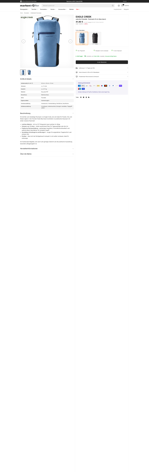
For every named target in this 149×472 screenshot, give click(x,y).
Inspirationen (118, 9)
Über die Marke (26, 154)
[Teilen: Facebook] (81, 97)
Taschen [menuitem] (33, 9)
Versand (89, 22)
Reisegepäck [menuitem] (24, 9)
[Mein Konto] (119, 5)
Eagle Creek (83, 16)
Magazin (126, 9)
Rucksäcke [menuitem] (43, 9)
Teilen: (77, 97)
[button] (123, 17)
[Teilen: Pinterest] (86, 97)
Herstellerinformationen (29, 148)
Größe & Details (26, 79)
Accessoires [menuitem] (61, 9)
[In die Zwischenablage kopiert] (89, 97)
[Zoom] (70, 17)
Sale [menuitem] (77, 9)
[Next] (70, 41)
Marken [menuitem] (71, 9)
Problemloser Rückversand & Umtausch (89, 76)
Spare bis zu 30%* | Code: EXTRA (74, 1)
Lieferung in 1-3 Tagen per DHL (87, 68)
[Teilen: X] (84, 97)
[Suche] (113, 5)
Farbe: (80, 30)
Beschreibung (25, 113)
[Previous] (23, 41)
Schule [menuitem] (52, 9)
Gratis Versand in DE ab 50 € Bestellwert (89, 72)
